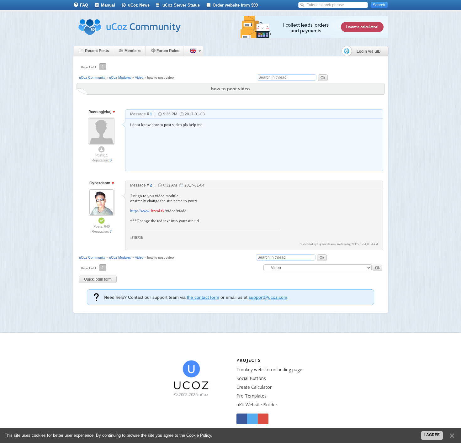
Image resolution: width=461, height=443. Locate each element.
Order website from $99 (235, 5)
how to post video (160, 77)
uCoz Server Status (181, 5)
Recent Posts (97, 51)
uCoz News (139, 5)
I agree (432, 435)
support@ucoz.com (268, 297)
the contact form (203, 297)
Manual (108, 5)
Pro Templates (251, 396)
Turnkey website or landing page (269, 369)
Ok (323, 78)
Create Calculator (254, 387)
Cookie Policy (198, 435)
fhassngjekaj (100, 112)
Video (139, 77)
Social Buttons (251, 378)
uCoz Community (92, 77)
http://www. (140, 210)
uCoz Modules (120, 77)
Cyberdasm (100, 183)
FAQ (84, 5)
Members (133, 51)
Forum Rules (167, 51)
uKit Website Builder (256, 405)
